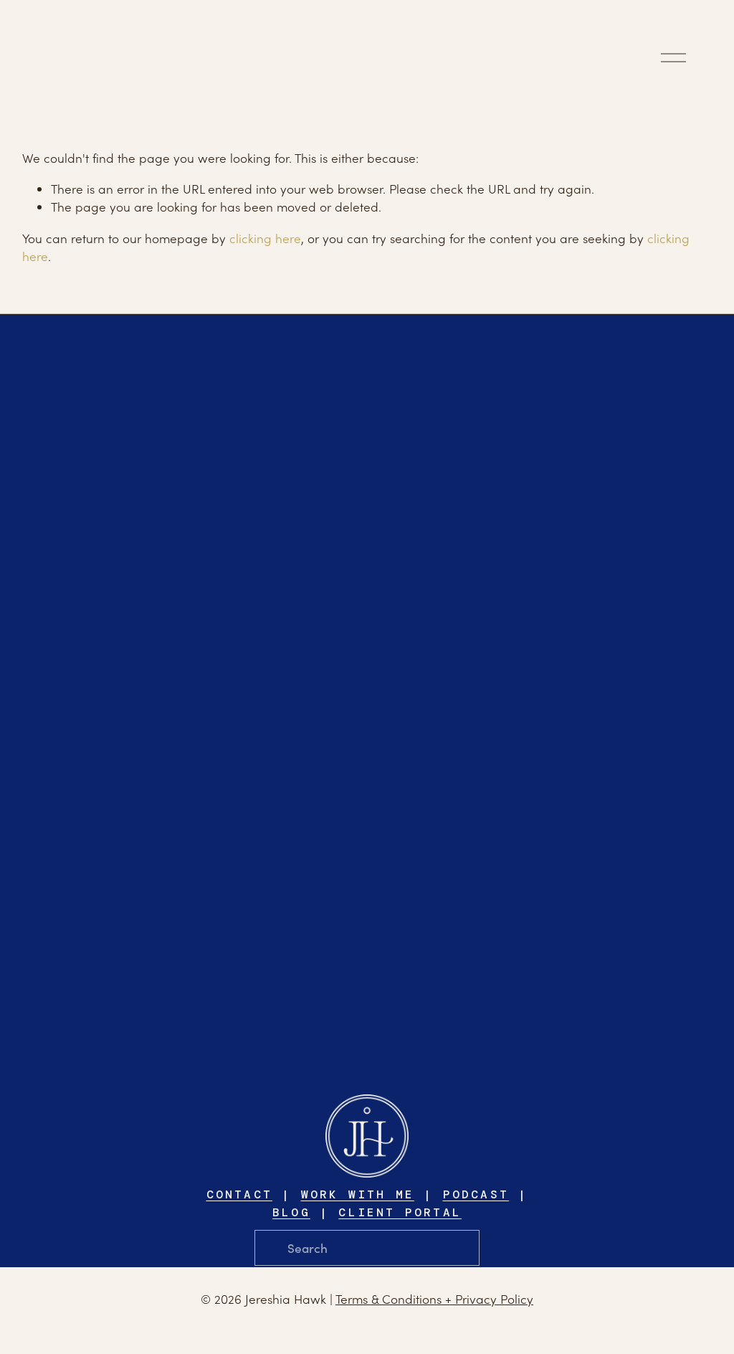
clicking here (265, 238)
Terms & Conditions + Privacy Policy (434, 1299)
